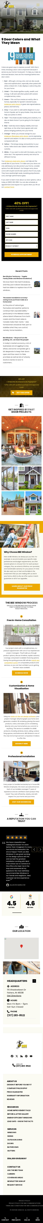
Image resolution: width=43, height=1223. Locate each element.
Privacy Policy (24, 1201)
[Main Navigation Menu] (38, 5)
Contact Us (13, 1166)
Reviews (10, 1099)
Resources (13, 1107)
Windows (11, 1132)
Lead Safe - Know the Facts (20, 1121)
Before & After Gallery (18, 1114)
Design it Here (21, 743)
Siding (10, 1136)
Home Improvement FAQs (19, 1110)
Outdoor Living (14, 1139)
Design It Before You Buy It (19, 1084)
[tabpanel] (21, 465)
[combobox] (21, 246)
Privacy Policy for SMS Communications (24, 1203)
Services (11, 1129)
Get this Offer (23, 393)
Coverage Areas (15, 1177)
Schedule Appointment (21, 254)
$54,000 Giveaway (16, 1158)
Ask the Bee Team (15, 1170)
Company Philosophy (17, 1088)
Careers (11, 1174)
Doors (10, 1143)
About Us (12, 1081)
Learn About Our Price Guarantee (22, 587)
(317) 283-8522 (16, 1015)
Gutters (11, 1150)
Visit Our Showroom (21, 802)
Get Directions (14, 995)
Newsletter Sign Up (16, 1181)
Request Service (14, 1185)
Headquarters (17, 981)
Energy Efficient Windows (19, 1117)
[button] (21, 946)
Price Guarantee (15, 1092)
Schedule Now (21, 673)
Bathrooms (12, 1147)
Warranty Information (18, 1095)
